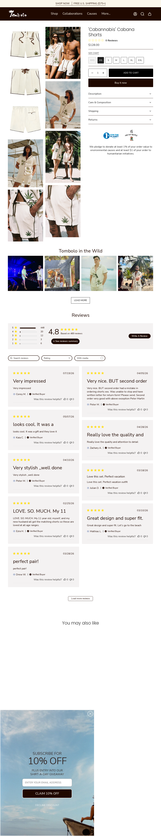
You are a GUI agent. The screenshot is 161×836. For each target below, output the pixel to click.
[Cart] (149, 14)
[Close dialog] (90, 713)
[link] (28, 344)
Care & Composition (99, 102)
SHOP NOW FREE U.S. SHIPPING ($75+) (81, 3)
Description (94, 94)
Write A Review (139, 335)
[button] (54, 14)
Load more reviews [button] (80, 598)
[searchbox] (23, 358)
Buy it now (121, 83)
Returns (92, 119)
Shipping (93, 111)
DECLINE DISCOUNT (47, 805)
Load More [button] (80, 300)
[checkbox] (89, 358)
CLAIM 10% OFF (47, 793)
